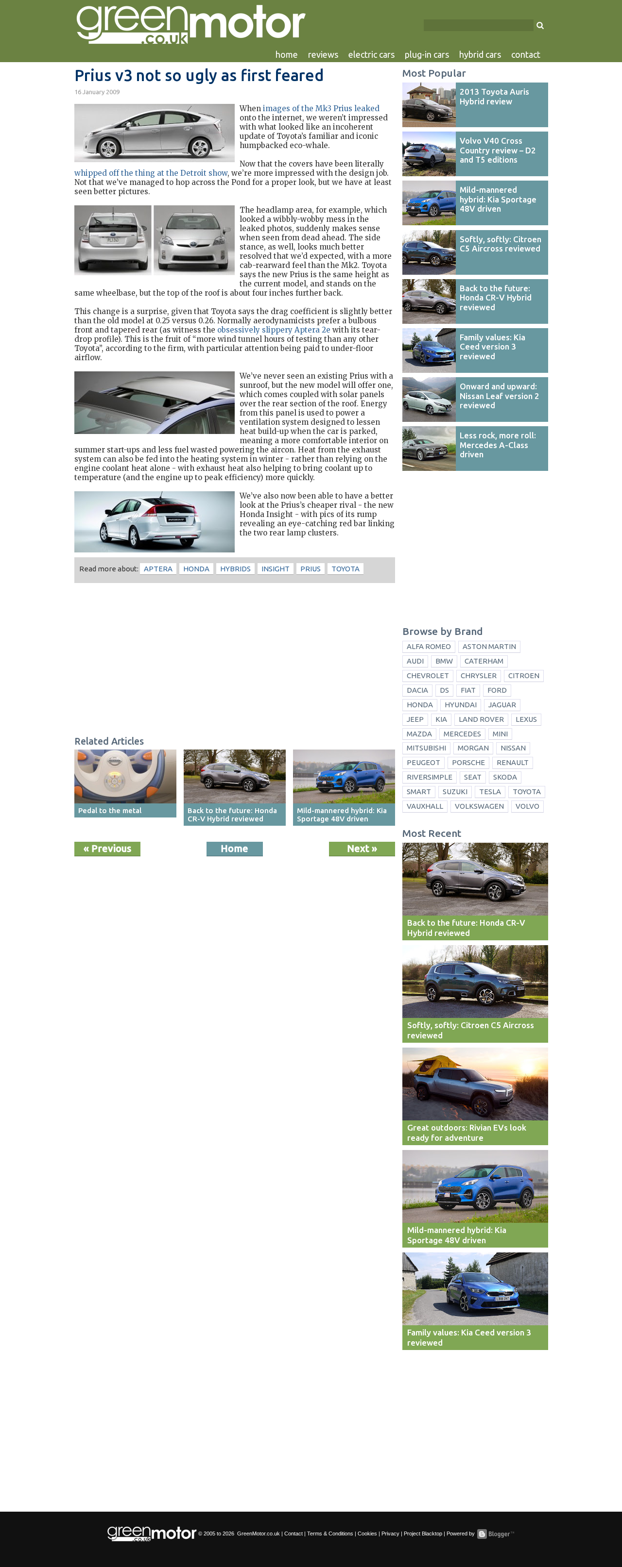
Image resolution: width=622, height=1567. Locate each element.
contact (525, 54)
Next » (362, 848)
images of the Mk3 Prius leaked (321, 108)
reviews (323, 54)
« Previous (107, 848)
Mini (500, 734)
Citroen (523, 675)
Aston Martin (489, 646)
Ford (497, 690)
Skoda (505, 777)
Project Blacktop (423, 1533)
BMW (444, 661)
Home (234, 848)
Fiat (468, 690)
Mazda (419, 734)
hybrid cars (480, 54)
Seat (473, 777)
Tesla (490, 791)
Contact (293, 1533)
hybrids (235, 569)
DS (444, 690)
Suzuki (455, 791)
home (287, 54)
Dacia (417, 690)
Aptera (158, 569)
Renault (513, 762)
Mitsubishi (426, 748)
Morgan (473, 748)
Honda (196, 569)
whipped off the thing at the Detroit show (150, 173)
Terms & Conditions (330, 1533)
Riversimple (429, 777)
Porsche (468, 762)
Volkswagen (479, 806)
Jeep (415, 719)
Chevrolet (428, 675)
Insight (275, 569)
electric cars (371, 54)
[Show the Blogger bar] (495, 1534)
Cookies (367, 1533)
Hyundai (461, 704)
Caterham (484, 661)
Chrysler (479, 675)
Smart (419, 791)
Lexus (526, 719)
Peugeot (423, 762)
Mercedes (462, 734)
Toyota (345, 569)
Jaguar (502, 704)
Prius (310, 569)
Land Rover (481, 719)
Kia (441, 719)
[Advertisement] (234, 661)
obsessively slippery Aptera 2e (273, 329)
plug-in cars (427, 54)
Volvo (527, 806)
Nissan (513, 748)
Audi (415, 661)
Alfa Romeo (429, 646)
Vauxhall (425, 806)
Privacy (390, 1533)
